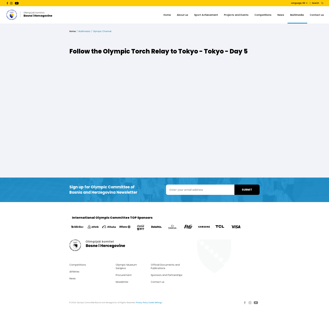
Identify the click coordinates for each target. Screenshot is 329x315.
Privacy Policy (142, 302)
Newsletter (122, 282)
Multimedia (297, 15)
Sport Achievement (206, 15)
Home (167, 15)
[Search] (322, 3)
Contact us (317, 15)
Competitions (262, 15)
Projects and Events (236, 15)
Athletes (74, 271)
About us (182, 15)
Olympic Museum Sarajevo (126, 266)
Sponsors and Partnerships (166, 275)
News (280, 15)
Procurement (124, 275)
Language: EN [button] (298, 3)
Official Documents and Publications (165, 266)
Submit (247, 189)
